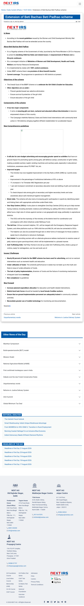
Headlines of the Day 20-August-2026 (18, 452)
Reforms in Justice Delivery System (67, 317)
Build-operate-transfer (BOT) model (16, 350)
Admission (34, 573)
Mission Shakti (8, 357)
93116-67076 (38, 514)
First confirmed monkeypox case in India (18, 370)
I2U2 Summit (8, 397)
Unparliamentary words (12, 317)
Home (3, 10)
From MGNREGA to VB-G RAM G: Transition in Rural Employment (28, 427)
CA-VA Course (10, 589)
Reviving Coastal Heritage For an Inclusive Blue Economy (25, 431)
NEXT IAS (15, 493)
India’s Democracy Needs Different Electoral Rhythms (24, 435)
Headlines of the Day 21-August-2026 (18, 448)
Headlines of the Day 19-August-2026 (18, 456)
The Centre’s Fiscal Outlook (14, 419)
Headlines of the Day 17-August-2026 (18, 464)
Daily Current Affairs (14, 10)
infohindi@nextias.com (41, 517)
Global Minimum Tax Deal (12, 404)
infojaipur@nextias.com (65, 515)
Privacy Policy (35, 582)
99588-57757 (12, 563)
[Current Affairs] (11, 3)
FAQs (32, 576)
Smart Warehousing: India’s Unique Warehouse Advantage (25, 423)
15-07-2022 (27, 10)
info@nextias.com (14, 530)
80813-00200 (12, 528)
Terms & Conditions (37, 584)
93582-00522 (62, 512)
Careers (33, 579)
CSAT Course (10, 592)
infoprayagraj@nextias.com (17, 566)
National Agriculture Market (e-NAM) (16, 364)
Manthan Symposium (11, 344)
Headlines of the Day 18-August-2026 (18, 460)
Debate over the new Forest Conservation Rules (20, 377)
